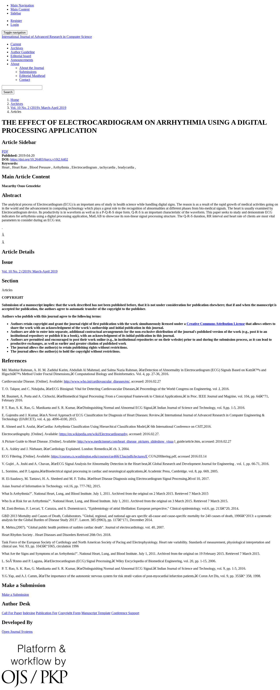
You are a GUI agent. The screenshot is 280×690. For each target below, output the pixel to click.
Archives (16, 48)
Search (8, 92)
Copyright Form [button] (69, 613)
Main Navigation (22, 5)
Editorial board (20, 56)
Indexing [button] (29, 613)
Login (14, 25)
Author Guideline (22, 52)
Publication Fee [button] (46, 613)
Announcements (21, 60)
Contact (24, 80)
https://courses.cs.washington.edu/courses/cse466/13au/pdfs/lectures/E (99, 456)
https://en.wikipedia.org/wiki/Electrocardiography (93, 434)
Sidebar (15, 13)
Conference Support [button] (125, 613)
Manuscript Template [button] (95, 613)
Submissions (28, 72)
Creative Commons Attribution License (216, 324)
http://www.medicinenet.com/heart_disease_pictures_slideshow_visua (125, 441)
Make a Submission (15, 594)
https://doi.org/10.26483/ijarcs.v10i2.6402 (39, 159)
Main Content (20, 9)
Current (15, 44)
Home (14, 100)
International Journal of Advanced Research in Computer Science (47, 37)
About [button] (14, 64)
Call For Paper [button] (12, 613)
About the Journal (31, 68)
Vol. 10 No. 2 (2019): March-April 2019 (38, 108)
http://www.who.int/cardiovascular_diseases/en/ (97, 381)
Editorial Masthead (32, 76)
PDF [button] (5, 151)
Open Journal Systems (17, 631)
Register (16, 21)
